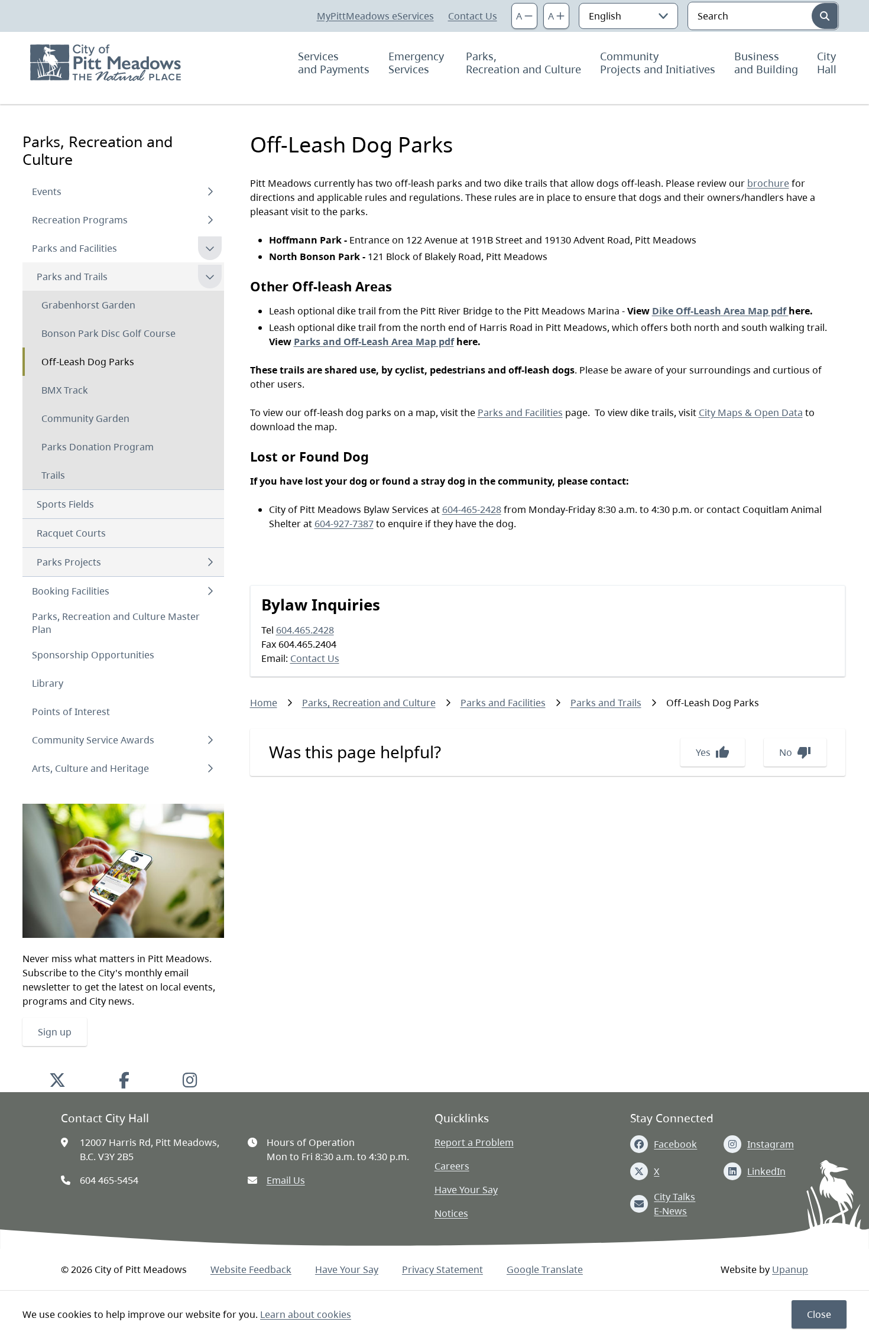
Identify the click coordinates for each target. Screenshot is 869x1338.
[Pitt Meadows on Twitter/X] (57, 1079)
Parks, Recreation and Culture (523, 63)
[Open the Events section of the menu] (210, 191)
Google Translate (545, 1269)
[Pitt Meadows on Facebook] (124, 1079)
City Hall (828, 63)
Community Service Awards (93, 739)
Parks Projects (69, 562)
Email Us (286, 1180)
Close (819, 1314)
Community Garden (85, 418)
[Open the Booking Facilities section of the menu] (210, 591)
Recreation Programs (80, 219)
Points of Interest (71, 711)
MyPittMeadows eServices (375, 15)
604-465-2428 (471, 509)
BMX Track (64, 390)
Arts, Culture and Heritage (90, 768)
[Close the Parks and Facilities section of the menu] (210, 248)
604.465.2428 (305, 629)
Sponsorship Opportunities (93, 654)
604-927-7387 (344, 523)
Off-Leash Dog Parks (87, 361)
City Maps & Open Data (751, 412)
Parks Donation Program (97, 446)
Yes (712, 752)
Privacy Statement (442, 1269)
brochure (768, 183)
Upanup (790, 1269)
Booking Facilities (70, 590)
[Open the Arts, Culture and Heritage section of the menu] (210, 768)
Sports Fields (65, 504)
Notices (451, 1213)
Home (263, 702)
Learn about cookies (305, 1314)
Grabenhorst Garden (88, 304)
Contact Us (472, 15)
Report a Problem (474, 1142)
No (795, 752)
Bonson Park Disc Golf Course (108, 333)
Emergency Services (417, 63)
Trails (53, 475)
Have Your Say (466, 1189)
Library (47, 683)
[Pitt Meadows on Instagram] (190, 1079)
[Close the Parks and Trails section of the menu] (210, 276)
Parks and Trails (72, 276)
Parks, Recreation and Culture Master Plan (116, 623)
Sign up (55, 1031)
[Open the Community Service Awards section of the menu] (210, 740)
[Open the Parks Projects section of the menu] (210, 562)
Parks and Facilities (74, 248)
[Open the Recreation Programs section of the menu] (210, 220)
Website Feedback (250, 1269)
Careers (451, 1166)
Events (46, 191)
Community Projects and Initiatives (657, 63)
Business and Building (766, 63)
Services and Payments (333, 63)
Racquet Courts (71, 533)
